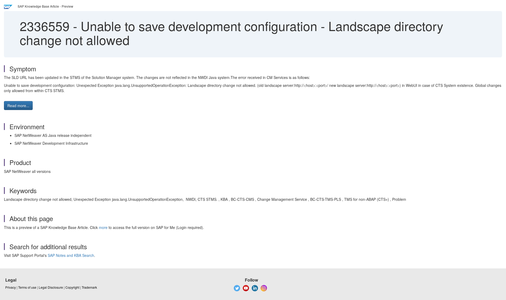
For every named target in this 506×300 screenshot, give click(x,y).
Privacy (10, 287)
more (103, 227)
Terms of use (27, 287)
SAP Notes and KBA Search (71, 255)
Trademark (89, 287)
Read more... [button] (18, 105)
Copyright (72, 287)
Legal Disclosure (51, 287)
